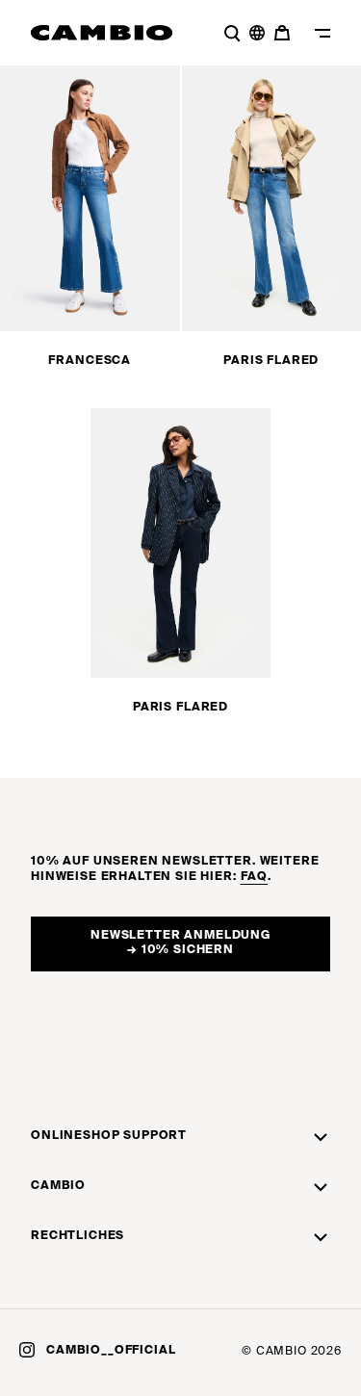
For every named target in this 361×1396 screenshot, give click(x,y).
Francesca (89, 361)
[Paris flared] (180, 543)
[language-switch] (257, 32)
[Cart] (284, 32)
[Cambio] (102, 32)
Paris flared (271, 361)
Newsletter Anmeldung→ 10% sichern (180, 943)
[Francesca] (90, 196)
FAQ (255, 877)
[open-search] (232, 32)
